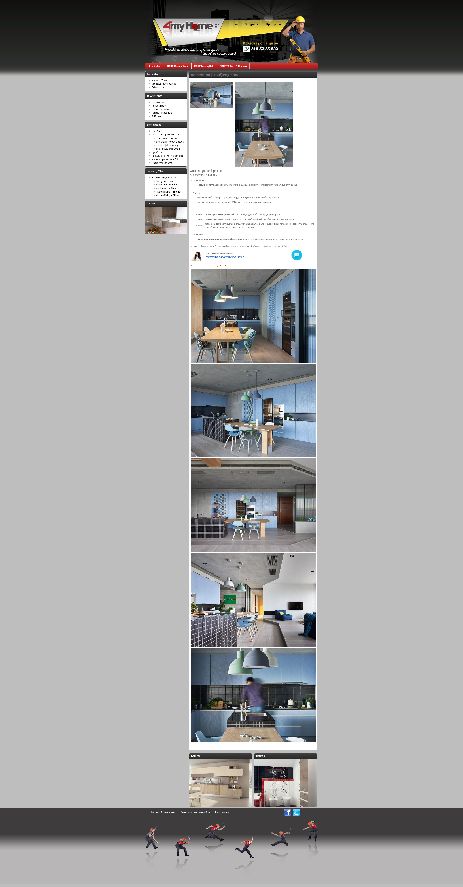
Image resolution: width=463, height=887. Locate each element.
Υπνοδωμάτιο (158, 105)
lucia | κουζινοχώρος (167, 138)
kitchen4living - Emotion (168, 191)
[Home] (189, 45)
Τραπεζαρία (157, 102)
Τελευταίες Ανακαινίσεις (161, 812)
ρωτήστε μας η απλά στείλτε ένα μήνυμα (225, 257)
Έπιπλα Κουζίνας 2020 (163, 177)
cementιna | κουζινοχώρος (170, 141)
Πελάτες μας (157, 87)
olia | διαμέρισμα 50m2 (168, 148)
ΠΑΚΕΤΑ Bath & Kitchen (233, 66)
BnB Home (157, 116)
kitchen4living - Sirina (167, 195)
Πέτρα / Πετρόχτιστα (162, 112)
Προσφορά (273, 24)
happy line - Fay (164, 181)
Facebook (287, 812)
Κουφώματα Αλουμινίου (163, 83)
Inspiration (155, 66)
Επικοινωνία (222, 812)
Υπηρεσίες (252, 24)
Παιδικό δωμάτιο (160, 109)
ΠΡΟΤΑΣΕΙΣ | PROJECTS (165, 134)
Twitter (296, 812)
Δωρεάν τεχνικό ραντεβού (195, 812)
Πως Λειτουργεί (159, 131)
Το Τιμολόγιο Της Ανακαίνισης (167, 156)
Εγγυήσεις (156, 152)
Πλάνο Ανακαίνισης (161, 163)
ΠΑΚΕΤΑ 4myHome (177, 66)
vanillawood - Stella (166, 188)
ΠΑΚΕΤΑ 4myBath (204, 66)
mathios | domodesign (167, 145)
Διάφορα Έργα (159, 80)
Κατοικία (233, 24)
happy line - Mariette (166, 184)
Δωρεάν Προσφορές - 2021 (165, 159)
